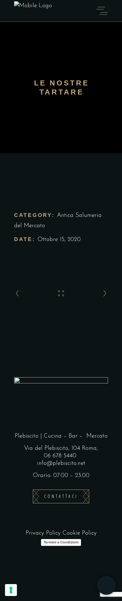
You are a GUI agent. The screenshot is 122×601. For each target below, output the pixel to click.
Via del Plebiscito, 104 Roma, (61, 448)
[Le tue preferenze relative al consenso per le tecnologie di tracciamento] (11, 590)
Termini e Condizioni (61, 542)
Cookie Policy (80, 533)
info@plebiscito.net (61, 463)
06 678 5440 (60, 456)
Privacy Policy (43, 533)
